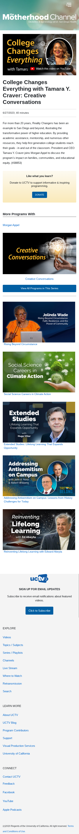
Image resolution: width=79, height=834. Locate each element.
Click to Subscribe (39, 610)
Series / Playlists (13, 652)
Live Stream (10, 668)
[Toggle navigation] (68, 4)
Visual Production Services (19, 745)
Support (7, 738)
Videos (7, 637)
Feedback (9, 783)
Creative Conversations (39, 278)
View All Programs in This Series (39, 288)
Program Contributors (16, 730)
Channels (8, 660)
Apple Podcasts (12, 809)
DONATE (39, 195)
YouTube (8, 801)
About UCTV (10, 714)
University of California (16, 753)
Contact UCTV (11, 776)
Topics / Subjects (13, 645)
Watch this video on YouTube (50, 69)
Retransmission (12, 683)
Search (7, 691)
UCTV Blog (9, 722)
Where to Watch (12, 675)
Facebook (9, 792)
